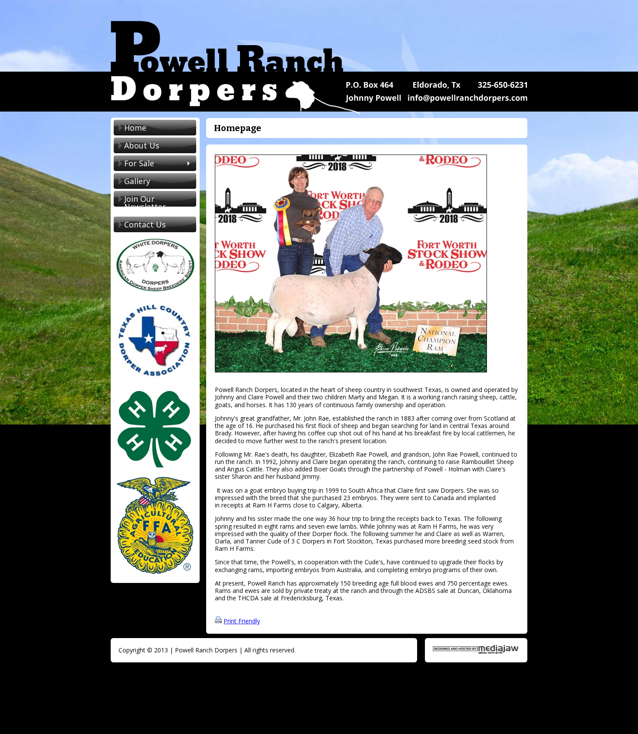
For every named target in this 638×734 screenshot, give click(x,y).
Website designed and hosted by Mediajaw (475, 649)
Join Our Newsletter (145, 203)
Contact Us (145, 224)
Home (135, 127)
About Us (141, 145)
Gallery (137, 181)
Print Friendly (242, 621)
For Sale (134, 164)
